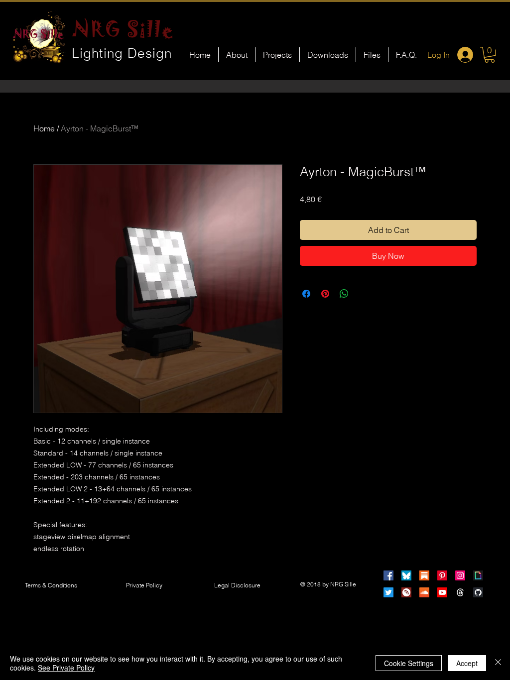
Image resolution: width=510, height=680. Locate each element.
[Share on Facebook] (306, 294)
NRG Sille (123, 29)
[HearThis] (406, 592)
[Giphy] (478, 575)
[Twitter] (388, 592)
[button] (489, 55)
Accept (467, 663)
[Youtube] (442, 592)
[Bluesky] (406, 575)
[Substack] (424, 575)
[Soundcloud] (424, 592)
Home (44, 128)
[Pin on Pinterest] (325, 294)
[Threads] (460, 592)
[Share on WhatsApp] (344, 294)
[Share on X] (363, 294)
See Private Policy (66, 668)
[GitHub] (478, 592)
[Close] (498, 663)
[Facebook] (388, 575)
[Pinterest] (442, 575)
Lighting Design (122, 53)
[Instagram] (460, 575)
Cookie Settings (408, 663)
